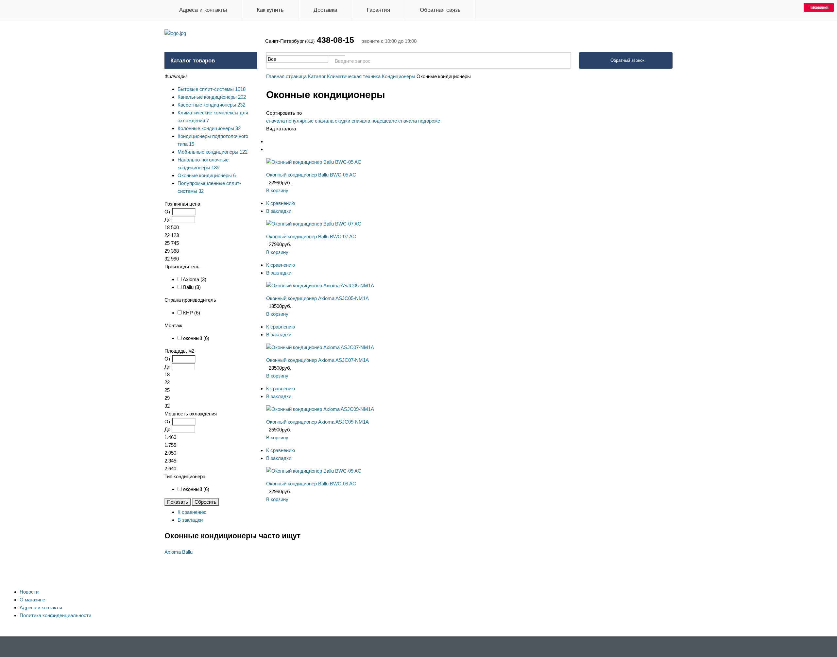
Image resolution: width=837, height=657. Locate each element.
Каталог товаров (192, 61)
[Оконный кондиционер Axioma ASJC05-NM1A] (320, 285)
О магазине (32, 599)
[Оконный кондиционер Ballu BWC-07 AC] (313, 224)
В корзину (277, 190)
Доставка (325, 10)
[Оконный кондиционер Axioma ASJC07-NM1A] (320, 347)
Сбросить (205, 502)
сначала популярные (290, 121)
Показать (177, 502)
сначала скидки (332, 121)
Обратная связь (440, 10)
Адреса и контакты (203, 10)
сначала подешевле (374, 121)
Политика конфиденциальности (55, 615)
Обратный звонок (627, 60)
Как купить (270, 10)
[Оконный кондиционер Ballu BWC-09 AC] (313, 471)
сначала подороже (419, 121)
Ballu (187, 552)
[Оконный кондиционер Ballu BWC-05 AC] (313, 162)
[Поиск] (562, 61)
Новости (29, 592)
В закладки (278, 211)
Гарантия (378, 10)
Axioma (172, 552)
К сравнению (280, 203)
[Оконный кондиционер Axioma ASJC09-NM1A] (320, 409)
